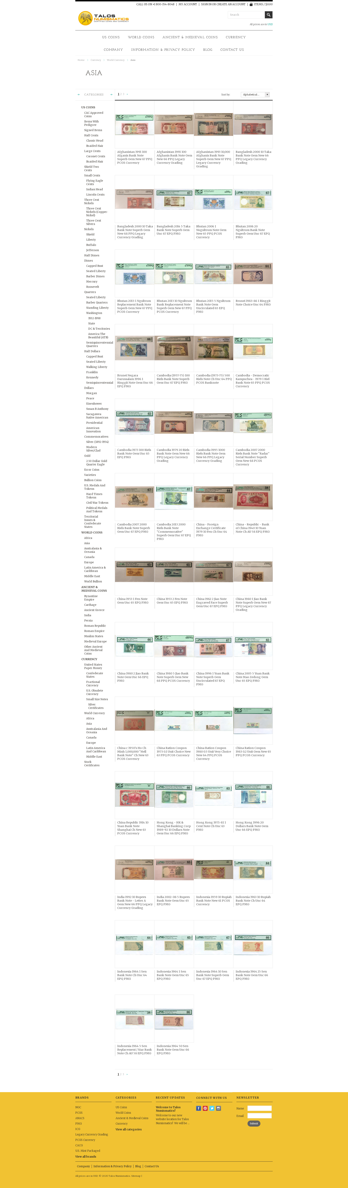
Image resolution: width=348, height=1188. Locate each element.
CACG (79, 1145)
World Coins (141, 37)
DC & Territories (99, 328)
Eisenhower (94, 403)
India (87, 615)
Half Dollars (92, 351)
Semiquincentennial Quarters (98, 344)
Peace (90, 398)
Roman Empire (94, 631)
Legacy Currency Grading (91, 1134)
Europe (89, 562)
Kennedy (92, 377)
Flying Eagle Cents (94, 182)
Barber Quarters (97, 302)
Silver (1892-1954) (97, 442)
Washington (94, 313)
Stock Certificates (91, 763)
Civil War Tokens (97, 502)
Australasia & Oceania (93, 550)
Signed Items (93, 130)
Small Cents (92, 175)
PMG (78, 1123)
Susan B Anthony (97, 409)
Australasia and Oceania (96, 730)
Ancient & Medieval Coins (190, 37)
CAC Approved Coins (93, 114)
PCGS (79, 1112)
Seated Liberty (96, 271)
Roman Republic (95, 626)
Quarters (90, 292)
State (91, 323)
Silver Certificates (96, 706)
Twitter (211, 1108)
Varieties (90, 475)
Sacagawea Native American (97, 415)
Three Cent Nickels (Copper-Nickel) (97, 212)
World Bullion (93, 581)
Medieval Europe (95, 641)
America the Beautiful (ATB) (98, 335)
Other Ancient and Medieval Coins (93, 650)
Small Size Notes (97, 699)
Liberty (91, 239)
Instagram (218, 1108)
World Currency (115, 60)
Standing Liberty (97, 308)
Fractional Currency (93, 683)
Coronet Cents (95, 156)
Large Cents (92, 151)
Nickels (89, 229)
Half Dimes (91, 255)
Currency (236, 37)
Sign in (206, 4)
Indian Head (94, 189)
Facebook (198, 1108)
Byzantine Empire (91, 598)
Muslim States (93, 636)
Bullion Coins (93, 480)
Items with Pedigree (91, 123)
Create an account (230, 4)
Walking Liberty (96, 367)
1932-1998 (94, 318)
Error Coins (91, 469)
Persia (88, 620)
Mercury (91, 281)
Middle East (92, 576)
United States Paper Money (93, 666)
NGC (78, 1107)
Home (81, 60)
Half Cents (91, 135)
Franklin (92, 372)
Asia (87, 543)
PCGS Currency (85, 1140)
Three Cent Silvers (93, 222)
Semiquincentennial (98, 382)
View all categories (129, 1129)
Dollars (89, 388)
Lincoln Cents (95, 194)
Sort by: (225, 94)
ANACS (79, 1118)
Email (240, 1116)
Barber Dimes (95, 276)
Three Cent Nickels (91, 201)
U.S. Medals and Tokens (94, 487)
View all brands (85, 1156)
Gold (87, 456)
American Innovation (93, 429)
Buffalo (91, 245)
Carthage (90, 605)
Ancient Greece (94, 610)
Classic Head (94, 140)
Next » (127, 94)
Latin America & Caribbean (95, 569)
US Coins (111, 37)
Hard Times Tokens (94, 495)
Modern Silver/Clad (93, 448)
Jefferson (92, 250)
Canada (89, 557)
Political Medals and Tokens (96, 509)
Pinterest (205, 1108)
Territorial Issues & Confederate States (92, 522)
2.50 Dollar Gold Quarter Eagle (96, 462)
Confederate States (94, 675)
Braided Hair (94, 146)
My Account (188, 4)
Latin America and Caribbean (96, 749)
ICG (77, 1129)
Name (240, 1108)
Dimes (88, 260)
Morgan (91, 393)
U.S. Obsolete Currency (94, 692)
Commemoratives (96, 436)
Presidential (94, 423)
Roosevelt (92, 287)
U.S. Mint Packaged (87, 1151)
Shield (90, 234)
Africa (88, 538)
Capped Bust (94, 266)
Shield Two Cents (91, 168)
